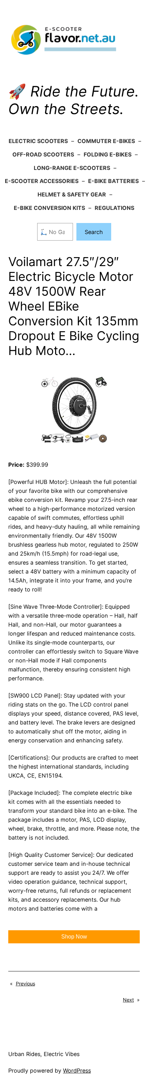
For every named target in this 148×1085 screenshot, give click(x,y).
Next (128, 1000)
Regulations (114, 207)
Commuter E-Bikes (106, 141)
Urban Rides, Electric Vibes (44, 1054)
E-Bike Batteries (113, 181)
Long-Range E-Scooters (72, 167)
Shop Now (74, 937)
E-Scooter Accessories (41, 181)
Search (94, 232)
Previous (25, 983)
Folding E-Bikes (107, 154)
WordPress (77, 1070)
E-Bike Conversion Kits (49, 207)
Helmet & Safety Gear (72, 194)
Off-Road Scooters (43, 154)
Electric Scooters (38, 141)
